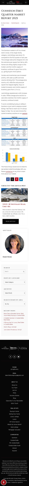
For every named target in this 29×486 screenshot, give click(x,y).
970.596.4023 (14, 369)
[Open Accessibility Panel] (3, 482)
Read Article (10, 221)
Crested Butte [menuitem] (14, 440)
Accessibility (10, 480)
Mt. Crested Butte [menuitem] (15, 443)
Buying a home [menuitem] (14, 411)
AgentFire (20, 482)
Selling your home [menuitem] (14, 414)
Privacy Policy (17, 478)
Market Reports (15, 23)
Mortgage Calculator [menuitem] (14, 429)
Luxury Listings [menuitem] (14, 416)
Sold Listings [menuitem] (14, 427)
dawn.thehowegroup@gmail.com (14, 375)
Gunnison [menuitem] (14, 437)
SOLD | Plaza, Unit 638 (10, 327)
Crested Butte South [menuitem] (14, 445)
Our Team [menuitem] (14, 387)
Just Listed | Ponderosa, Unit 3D (13, 329)
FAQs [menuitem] (14, 393)
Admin (23, 478)
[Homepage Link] (14, 2)
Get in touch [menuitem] (14, 403)
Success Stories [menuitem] (14, 395)
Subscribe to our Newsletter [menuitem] (14, 400)
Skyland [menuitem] (14, 450)
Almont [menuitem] (14, 448)
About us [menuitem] (14, 385)
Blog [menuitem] (14, 398)
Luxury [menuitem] (14, 419)
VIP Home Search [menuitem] (14, 422)
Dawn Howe (6, 23)
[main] (14, 172)
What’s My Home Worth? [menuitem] (14, 424)
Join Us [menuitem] (14, 390)
